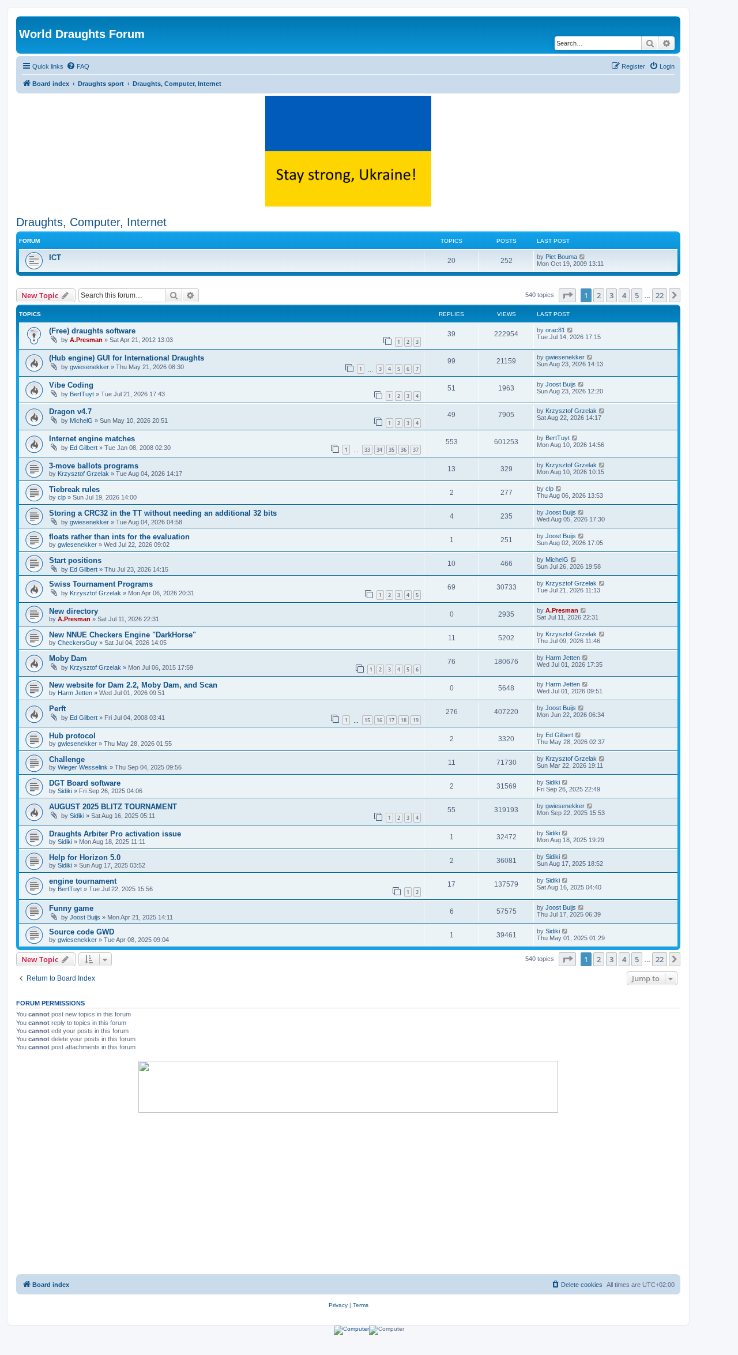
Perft (57, 708)
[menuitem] (77, 66)
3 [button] (611, 295)
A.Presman (86, 339)
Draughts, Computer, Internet (91, 222)
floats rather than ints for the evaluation (119, 536)
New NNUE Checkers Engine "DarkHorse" (122, 634)
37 (416, 449)
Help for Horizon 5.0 (85, 857)
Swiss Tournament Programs (101, 584)
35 (391, 449)
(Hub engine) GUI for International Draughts (126, 358)
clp (62, 497)
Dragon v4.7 (70, 411)
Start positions (75, 560)
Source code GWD (81, 932)
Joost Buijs (560, 384)
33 (367, 449)
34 (379, 449)
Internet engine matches (92, 438)
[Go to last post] (570, 329)
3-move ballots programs (93, 465)
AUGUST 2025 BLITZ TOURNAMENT (113, 806)
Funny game (71, 908)
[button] (567, 295)
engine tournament (82, 881)
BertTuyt (82, 394)
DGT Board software (85, 783)
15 (367, 720)
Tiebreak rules (74, 489)
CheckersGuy (77, 642)
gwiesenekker (89, 366)
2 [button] (599, 295)
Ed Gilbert (83, 447)
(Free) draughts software (92, 330)
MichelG (81, 420)
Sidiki (65, 790)
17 (391, 720)
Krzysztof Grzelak (571, 410)
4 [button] (624, 295)
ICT (55, 257)
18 (403, 720)
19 (416, 720)
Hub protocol (72, 735)
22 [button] (660, 295)
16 (379, 720)
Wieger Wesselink (83, 767)
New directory (73, 611)
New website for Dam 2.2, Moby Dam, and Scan (133, 685)
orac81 (555, 329)
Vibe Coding (71, 385)
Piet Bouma (561, 256)
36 (403, 449)
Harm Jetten (562, 657)
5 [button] (637, 295)
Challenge (67, 759)
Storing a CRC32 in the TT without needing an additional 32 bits (163, 513)
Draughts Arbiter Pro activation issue (115, 833)
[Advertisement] (348, 1193)
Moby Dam (68, 658)
